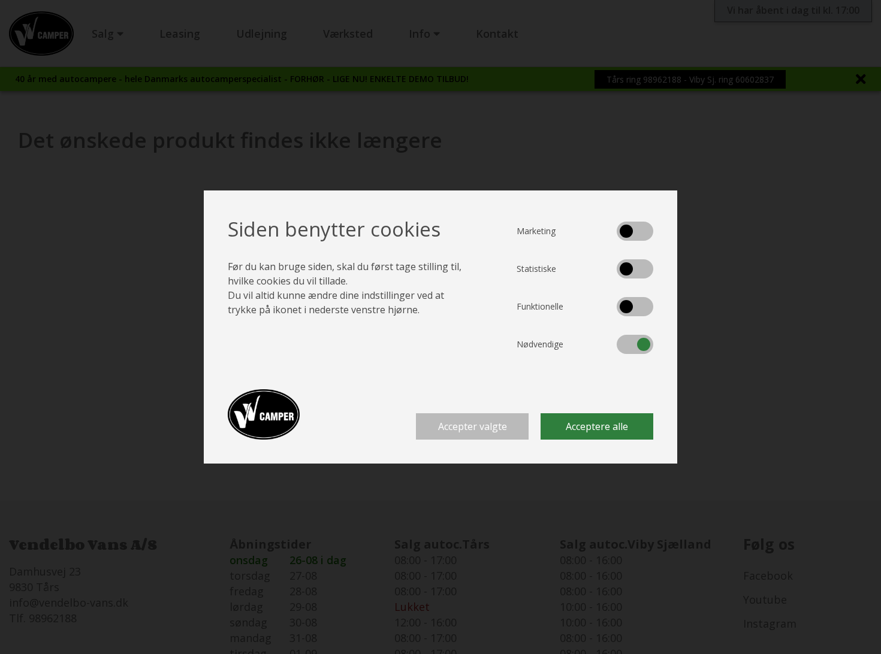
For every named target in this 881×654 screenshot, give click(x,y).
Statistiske (536, 268)
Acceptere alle (597, 426)
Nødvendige (540, 344)
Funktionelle (540, 306)
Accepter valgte (472, 426)
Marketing (536, 231)
